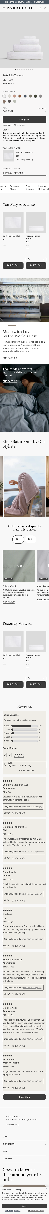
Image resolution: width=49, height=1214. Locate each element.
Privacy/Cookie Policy (36, 1211)
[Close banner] (47, 1188)
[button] (5, 326)
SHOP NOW (9, 602)
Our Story (9, 360)
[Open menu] (3, 8)
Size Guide (42, 108)
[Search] (39, 8)
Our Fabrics (10, 381)
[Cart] (45, 8)
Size (4, 108)
